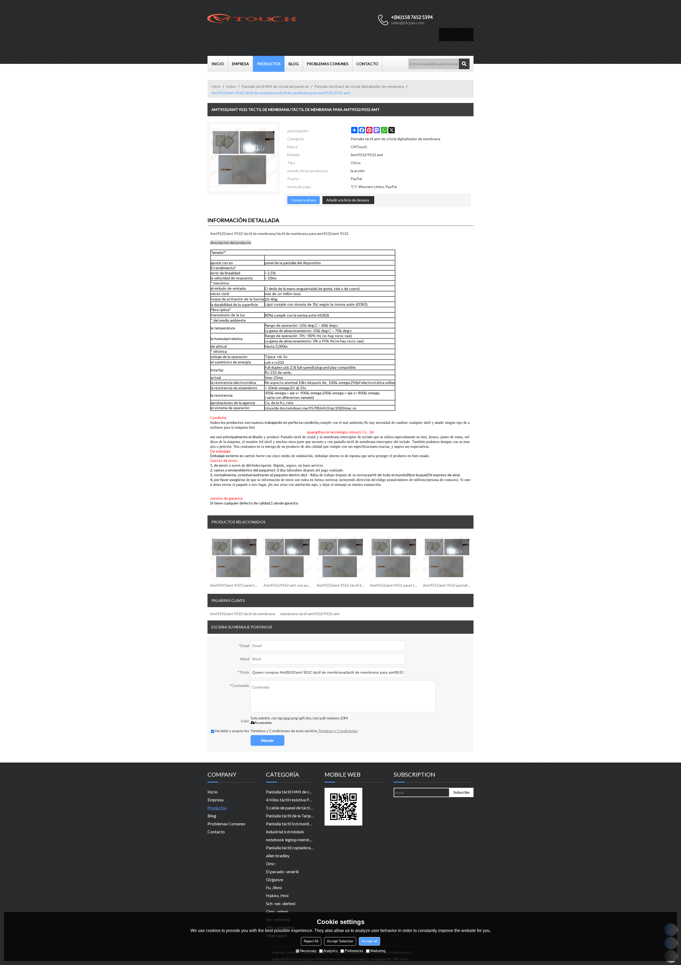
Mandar (267, 740)
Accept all (369, 941)
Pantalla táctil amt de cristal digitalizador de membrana (359, 86)
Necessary (308, 951)
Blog (294, 63)
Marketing (377, 951)
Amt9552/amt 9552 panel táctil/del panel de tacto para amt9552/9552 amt (394, 585)
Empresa (240, 63)
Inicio (217, 63)
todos (231, 86)
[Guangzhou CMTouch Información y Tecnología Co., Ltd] (252, 20)
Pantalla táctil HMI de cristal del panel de (275, 86)
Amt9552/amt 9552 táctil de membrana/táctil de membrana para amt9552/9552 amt (340, 585)
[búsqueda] (464, 64)
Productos (269, 63)
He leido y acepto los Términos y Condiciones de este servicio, (286, 730)
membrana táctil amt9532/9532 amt (310, 613)
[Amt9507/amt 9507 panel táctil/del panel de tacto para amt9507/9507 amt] (234, 558)
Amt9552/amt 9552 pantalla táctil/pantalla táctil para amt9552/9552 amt (447, 585)
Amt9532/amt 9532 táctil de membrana (242, 613)
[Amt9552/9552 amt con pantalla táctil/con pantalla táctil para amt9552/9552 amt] (287, 558)
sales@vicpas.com (407, 22)
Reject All (311, 941)
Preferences (354, 951)
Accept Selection (340, 941)
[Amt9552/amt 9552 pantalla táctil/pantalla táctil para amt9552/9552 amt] (447, 558)
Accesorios (263, 723)
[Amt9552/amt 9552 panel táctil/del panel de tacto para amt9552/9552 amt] (394, 558)
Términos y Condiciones (338, 730)
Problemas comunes (327, 63)
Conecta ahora (303, 200)
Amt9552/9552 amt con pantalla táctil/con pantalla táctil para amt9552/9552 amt (287, 585)
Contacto (367, 63)
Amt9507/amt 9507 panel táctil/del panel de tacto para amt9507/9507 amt (234, 585)
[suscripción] (462, 792)
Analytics (330, 951)
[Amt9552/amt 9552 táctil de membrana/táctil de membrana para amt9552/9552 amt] (340, 558)
